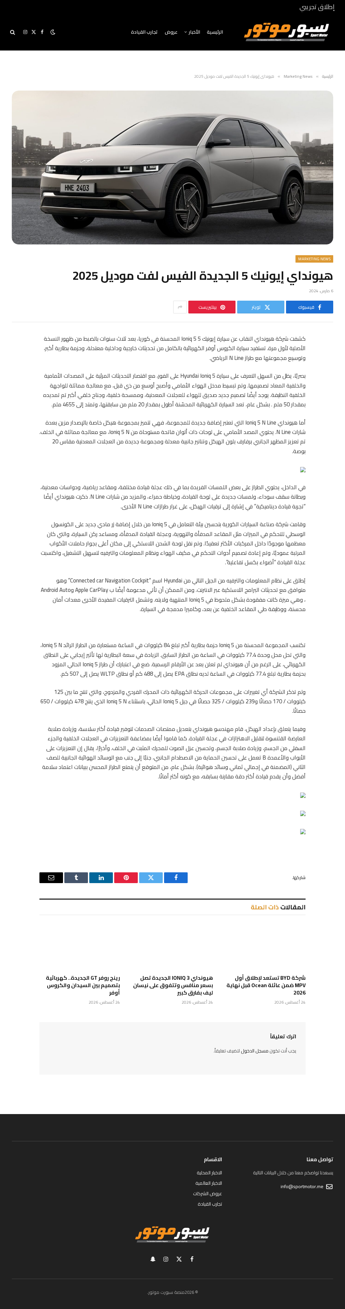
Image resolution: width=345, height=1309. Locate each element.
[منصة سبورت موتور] (287, 32)
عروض (171, 32)
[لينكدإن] (326, 391)
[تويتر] (326, 373)
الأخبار (194, 32)
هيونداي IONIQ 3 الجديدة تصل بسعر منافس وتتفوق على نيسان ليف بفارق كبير (173, 985)
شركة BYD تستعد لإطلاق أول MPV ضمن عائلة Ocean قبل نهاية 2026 (266, 985)
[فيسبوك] (326, 356)
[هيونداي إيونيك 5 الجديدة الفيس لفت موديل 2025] (172, 167)
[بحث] (13, 32)
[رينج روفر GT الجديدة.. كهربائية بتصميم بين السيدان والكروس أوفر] (79, 946)
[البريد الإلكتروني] (326, 425)
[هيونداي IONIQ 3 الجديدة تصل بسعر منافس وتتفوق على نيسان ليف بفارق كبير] (172, 946)
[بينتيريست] (326, 408)
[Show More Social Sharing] (180, 307)
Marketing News (314, 259)
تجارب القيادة (144, 32)
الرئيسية (215, 32)
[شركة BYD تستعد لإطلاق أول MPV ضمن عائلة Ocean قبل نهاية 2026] (265, 946)
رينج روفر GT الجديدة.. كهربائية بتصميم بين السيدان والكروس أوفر (83, 985)
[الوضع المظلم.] (53, 32)
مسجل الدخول (255, 1050)
